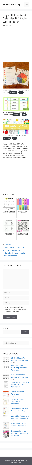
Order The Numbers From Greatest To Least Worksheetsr (20, 384)
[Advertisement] (16, 46)
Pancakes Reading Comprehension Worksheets (17, 401)
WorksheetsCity (11, 4)
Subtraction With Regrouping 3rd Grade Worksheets (19, 368)
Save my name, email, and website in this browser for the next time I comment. (15, 309)
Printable (8, 245)
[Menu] (26, 4)
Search (5, 328)
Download (13, 92)
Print (21, 92)
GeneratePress (16, 462)
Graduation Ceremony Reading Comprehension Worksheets (19, 433)
